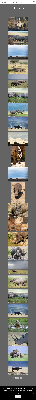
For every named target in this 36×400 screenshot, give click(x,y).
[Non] (34, 393)
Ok (18, 396)
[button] (34, 2)
